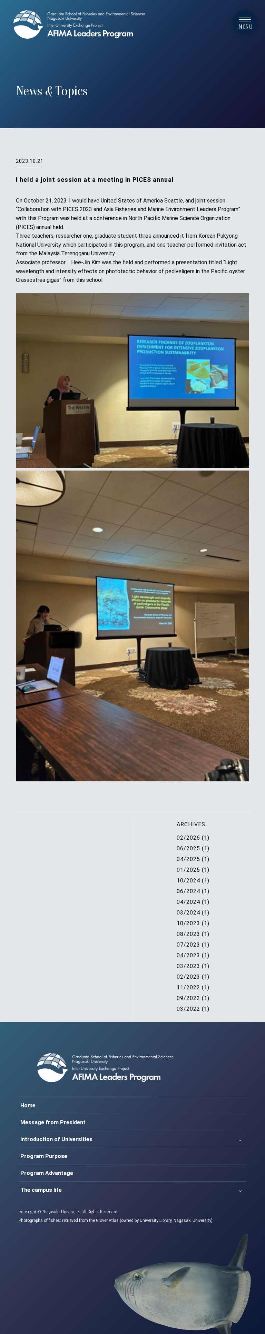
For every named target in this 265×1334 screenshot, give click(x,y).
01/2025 (188, 870)
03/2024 (188, 912)
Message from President (53, 1122)
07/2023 (188, 944)
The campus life (41, 1190)
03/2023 (188, 966)
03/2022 (188, 1009)
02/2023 (188, 977)
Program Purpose (43, 1156)
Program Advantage (46, 1173)
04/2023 (188, 955)
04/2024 (188, 902)
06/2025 (188, 848)
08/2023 (188, 934)
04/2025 (188, 859)
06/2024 (188, 891)
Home (28, 1105)
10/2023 (188, 923)
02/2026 (188, 837)
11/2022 (188, 987)
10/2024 (188, 880)
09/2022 (188, 998)
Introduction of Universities (56, 1139)
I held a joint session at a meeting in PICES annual (95, 179)
